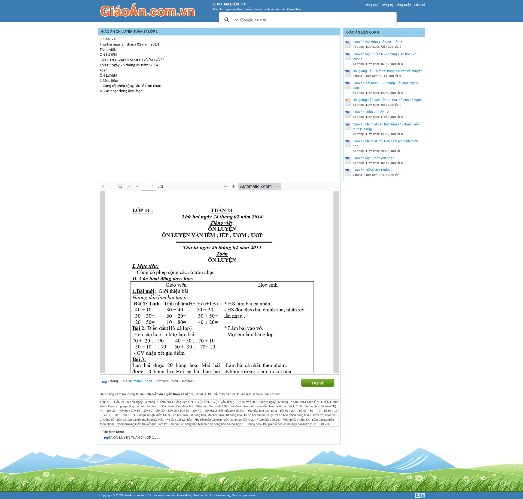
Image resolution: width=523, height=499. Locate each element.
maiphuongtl (142, 381)
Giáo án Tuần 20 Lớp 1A (371, 112)
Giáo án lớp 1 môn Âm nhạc (373, 158)
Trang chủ (371, 5)
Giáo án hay (222, 495)
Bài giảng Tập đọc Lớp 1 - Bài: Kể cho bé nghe (387, 100)
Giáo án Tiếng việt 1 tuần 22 (373, 170)
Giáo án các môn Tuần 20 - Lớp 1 (377, 42)
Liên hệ (419, 5)
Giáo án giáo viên (243, 495)
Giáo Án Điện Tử (229, 4)
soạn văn (163, 495)
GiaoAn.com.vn (133, 495)
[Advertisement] (219, 141)
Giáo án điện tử (203, 495)
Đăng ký (387, 5)
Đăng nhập (403, 5)
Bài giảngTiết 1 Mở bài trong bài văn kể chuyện (387, 71)
